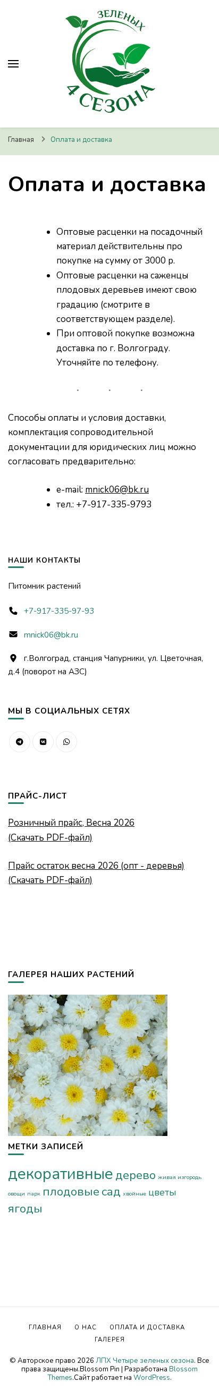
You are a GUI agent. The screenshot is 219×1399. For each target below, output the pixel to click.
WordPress (151, 1378)
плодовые (71, 1191)
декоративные (60, 1173)
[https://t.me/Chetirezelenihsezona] (19, 741)
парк (33, 1194)
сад (111, 1191)
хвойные (134, 1194)
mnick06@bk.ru (117, 490)
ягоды (25, 1208)
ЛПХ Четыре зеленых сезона (145, 1361)
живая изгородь (179, 1177)
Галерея (110, 1340)
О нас (85, 1328)
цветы (162, 1192)
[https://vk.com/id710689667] (43, 741)
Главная (45, 1328)
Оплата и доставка (147, 1328)
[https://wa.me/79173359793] (66, 741)
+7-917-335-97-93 (59, 611)
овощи (16, 1194)
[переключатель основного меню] (13, 63)
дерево (135, 1175)
